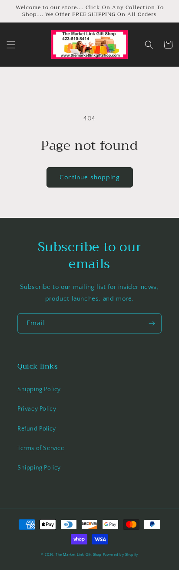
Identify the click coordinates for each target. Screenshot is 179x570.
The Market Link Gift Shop (79, 555)
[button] (10, 44)
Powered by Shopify (121, 555)
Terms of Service (40, 448)
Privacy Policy (36, 408)
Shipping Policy (39, 389)
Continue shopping (90, 177)
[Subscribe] (151, 323)
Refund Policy (36, 428)
